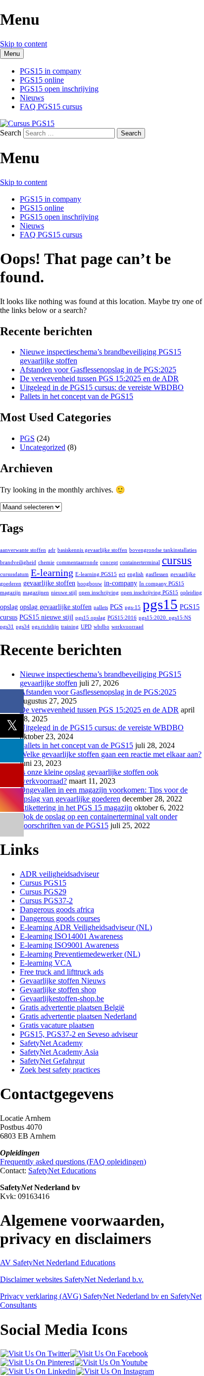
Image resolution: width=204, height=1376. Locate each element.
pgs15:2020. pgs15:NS (165, 618)
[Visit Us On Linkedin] (38, 1371)
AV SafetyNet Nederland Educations (57, 1262)
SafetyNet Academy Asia (59, 1052)
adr (51, 550)
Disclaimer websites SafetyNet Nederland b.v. (72, 1279)
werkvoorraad (127, 626)
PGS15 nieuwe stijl (46, 617)
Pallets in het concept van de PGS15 (76, 396)
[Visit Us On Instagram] (115, 1371)
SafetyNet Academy (51, 1043)
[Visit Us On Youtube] (111, 1362)
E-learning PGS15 (96, 574)
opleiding (191, 592)
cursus (177, 560)
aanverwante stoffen (23, 550)
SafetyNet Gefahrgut (52, 1061)
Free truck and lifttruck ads (61, 972)
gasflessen (157, 574)
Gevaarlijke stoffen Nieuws (62, 981)
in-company (120, 583)
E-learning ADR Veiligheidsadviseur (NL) (86, 927)
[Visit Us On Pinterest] (37, 1362)
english (135, 574)
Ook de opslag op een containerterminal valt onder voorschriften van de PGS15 (98, 821)
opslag (9, 607)
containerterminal (140, 562)
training (70, 626)
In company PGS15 (161, 583)
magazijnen (36, 592)
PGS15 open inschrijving (59, 89)
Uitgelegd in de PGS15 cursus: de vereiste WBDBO (102, 387)
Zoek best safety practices (60, 1069)
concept (109, 562)
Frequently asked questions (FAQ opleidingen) (73, 1161)
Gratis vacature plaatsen (57, 1025)
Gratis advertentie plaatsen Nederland (78, 1016)
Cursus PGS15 (43, 883)
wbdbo (101, 626)
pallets (101, 607)
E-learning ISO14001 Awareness (71, 936)
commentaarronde (77, 562)
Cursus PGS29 (43, 892)
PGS (27, 438)
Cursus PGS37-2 (46, 900)
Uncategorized (42, 447)
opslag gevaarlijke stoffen (56, 607)
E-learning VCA (46, 963)
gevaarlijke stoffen (49, 583)
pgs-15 (133, 607)
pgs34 (23, 626)
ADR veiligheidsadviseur (59, 874)
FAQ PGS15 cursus (51, 106)
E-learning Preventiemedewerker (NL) (80, 954)
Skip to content (23, 44)
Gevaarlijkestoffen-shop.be (62, 998)
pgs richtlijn (45, 626)
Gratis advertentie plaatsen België (72, 1007)
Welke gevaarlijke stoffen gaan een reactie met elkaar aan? (111, 754)
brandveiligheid (18, 562)
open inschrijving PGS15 (149, 592)
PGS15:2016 (122, 618)
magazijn (10, 592)
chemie (46, 562)
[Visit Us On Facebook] (109, 1353)
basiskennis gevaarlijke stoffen (92, 550)
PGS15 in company (50, 71)
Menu (12, 53)
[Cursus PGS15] (27, 123)
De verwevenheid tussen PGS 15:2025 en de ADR (99, 378)
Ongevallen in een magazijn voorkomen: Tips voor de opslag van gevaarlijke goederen (104, 794)
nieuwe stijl (64, 592)
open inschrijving (99, 592)
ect (122, 574)
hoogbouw (89, 583)
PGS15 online (42, 80)
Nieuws (32, 97)
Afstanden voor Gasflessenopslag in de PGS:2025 (98, 369)
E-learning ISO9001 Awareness (69, 945)
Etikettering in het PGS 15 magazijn (76, 807)
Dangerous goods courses (60, 918)
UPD (86, 626)
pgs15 (160, 604)
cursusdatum (14, 574)
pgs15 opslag (90, 618)
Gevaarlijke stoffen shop (58, 989)
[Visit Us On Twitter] (35, 1353)
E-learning (52, 572)
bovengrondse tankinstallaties (163, 550)
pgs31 (7, 626)
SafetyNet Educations (62, 1170)
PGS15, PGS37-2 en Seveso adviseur (79, 1034)
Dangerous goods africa (57, 909)
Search (10, 133)
